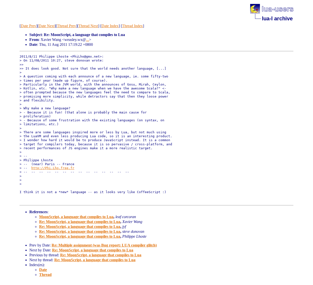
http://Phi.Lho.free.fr (52, 168)
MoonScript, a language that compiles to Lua (76, 217)
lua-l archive (277, 18)
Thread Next (88, 26)
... (87, 39)
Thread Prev (66, 26)
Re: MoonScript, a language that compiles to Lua (79, 222)
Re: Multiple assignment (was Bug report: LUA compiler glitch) (104, 245)
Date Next (47, 26)
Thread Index (132, 26)
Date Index (110, 26)
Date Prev (28, 26)
